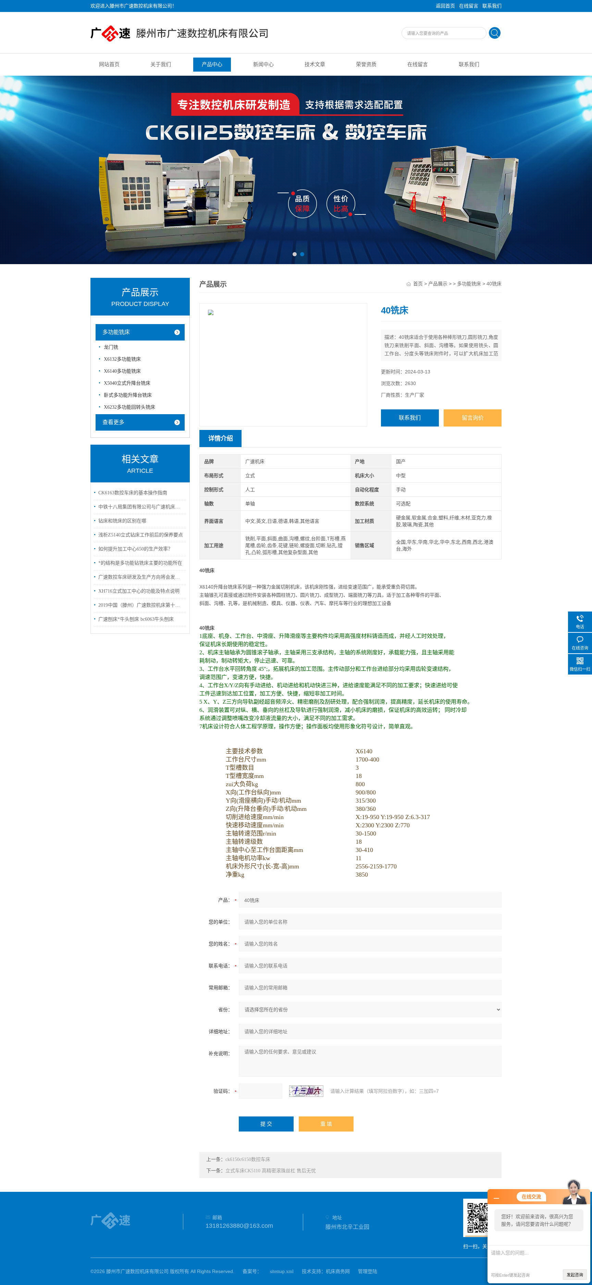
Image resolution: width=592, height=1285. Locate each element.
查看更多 (113, 422)
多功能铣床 (116, 332)
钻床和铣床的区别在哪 (122, 520)
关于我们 (160, 64)
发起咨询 (575, 1275)
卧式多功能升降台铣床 (128, 395)
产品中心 (212, 64)
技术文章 (315, 64)
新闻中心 (263, 64)
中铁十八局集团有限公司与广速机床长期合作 (141, 506)
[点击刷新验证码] (306, 1091)
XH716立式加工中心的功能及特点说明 (139, 591)
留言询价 (473, 418)
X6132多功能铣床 (122, 359)
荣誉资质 (366, 64)
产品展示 (437, 283)
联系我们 (492, 6)
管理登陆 (367, 1271)
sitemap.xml (282, 1271)
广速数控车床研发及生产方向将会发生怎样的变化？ (141, 577)
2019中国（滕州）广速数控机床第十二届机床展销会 (141, 605)
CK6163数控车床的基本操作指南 (132, 492)
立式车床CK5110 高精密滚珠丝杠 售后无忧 (270, 1170)
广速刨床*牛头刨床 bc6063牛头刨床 (136, 619)
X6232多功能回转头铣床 (129, 407)
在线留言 (468, 6)
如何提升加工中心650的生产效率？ (135, 549)
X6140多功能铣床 (122, 371)
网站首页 (109, 64)
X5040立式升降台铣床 (127, 383)
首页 (418, 283)
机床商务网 (338, 1271)
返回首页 (445, 6)
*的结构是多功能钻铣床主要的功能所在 (140, 563)
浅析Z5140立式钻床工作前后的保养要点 (140, 535)
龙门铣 (111, 347)
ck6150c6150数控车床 (247, 1159)
